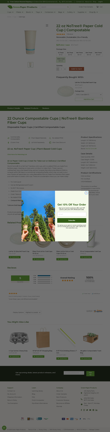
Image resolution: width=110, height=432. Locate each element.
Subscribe (71, 220)
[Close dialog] (86, 192)
